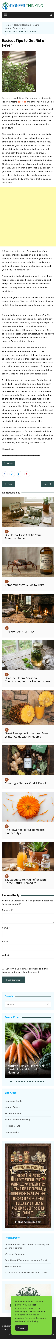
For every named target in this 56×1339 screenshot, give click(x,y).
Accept (21, 1328)
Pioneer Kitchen (13, 1113)
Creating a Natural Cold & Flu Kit (25, 783)
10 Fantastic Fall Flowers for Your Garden (26, 1272)
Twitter (12, 474)
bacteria (22, 102)
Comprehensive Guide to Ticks (24, 585)
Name (6, 928)
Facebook (4, 474)
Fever (10, 463)
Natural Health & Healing (17, 1119)
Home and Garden (14, 1101)
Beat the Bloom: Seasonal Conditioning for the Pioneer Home (27, 679)
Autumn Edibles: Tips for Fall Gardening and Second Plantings (25, 1069)
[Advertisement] (28, 216)
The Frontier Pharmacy (20, 631)
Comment (7, 910)
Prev (10, 484)
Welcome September (15, 1254)
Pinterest (27, 474)
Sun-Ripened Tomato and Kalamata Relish (26, 1260)
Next (46, 484)
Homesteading (12, 1132)
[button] (11, 1081)
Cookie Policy (31, 1321)
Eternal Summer (13, 1266)
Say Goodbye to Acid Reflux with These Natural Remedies (25, 881)
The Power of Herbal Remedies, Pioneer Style (25, 831)
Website (6, 955)
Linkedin (19, 474)
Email (5, 941)
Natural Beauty (12, 1107)
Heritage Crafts (12, 1126)
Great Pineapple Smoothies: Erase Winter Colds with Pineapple (27, 734)
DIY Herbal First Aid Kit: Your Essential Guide (23, 536)
